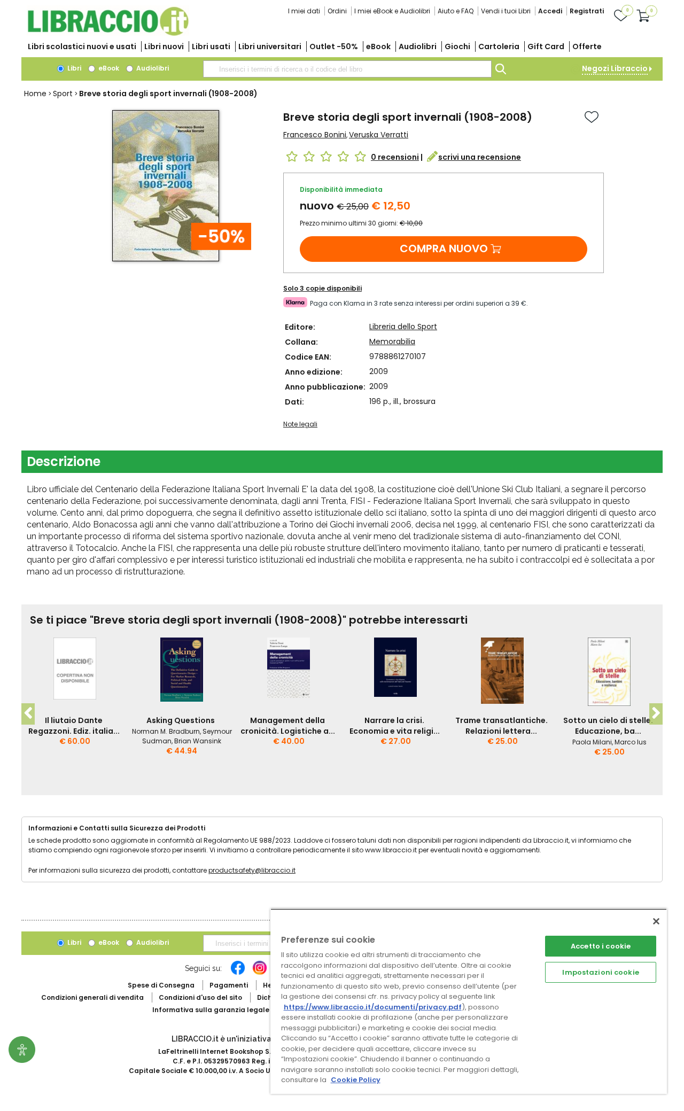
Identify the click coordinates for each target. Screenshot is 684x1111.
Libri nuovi (164, 46)
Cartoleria (498, 46)
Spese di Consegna (161, 985)
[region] (468, 1001)
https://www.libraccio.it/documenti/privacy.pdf (373, 1007)
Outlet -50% (333, 46)
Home (35, 93)
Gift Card (545, 46)
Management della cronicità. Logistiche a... (287, 725)
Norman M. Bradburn (166, 731)
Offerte (587, 46)
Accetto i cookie (601, 946)
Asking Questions (180, 720)
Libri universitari (269, 46)
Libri (73, 68)
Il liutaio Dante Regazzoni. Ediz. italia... (74, 725)
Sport (63, 93)
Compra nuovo (444, 248)
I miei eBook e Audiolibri (392, 10)
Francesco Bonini (314, 134)
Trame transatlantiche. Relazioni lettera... (501, 725)
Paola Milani (592, 742)
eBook (378, 46)
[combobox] (347, 68)
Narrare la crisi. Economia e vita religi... (394, 725)
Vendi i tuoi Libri (506, 10)
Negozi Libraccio (615, 68)
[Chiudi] (656, 921)
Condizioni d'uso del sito (200, 997)
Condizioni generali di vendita (92, 997)
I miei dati (304, 10)
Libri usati (211, 46)
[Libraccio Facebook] (237, 973)
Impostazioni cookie (600, 972)
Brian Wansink (197, 740)
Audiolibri (418, 46)
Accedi (550, 10)
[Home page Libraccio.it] (108, 33)
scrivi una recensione (479, 157)
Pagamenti (228, 985)
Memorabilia (392, 341)
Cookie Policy (355, 1080)
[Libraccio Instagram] (259, 973)
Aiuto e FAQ (455, 10)
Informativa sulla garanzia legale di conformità (235, 1009)
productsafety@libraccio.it (252, 870)
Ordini (337, 10)
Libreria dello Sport (403, 326)
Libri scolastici (82, 46)
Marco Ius (631, 742)
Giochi (457, 46)
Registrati (587, 10)
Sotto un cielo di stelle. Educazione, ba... (608, 725)
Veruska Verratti (378, 134)
